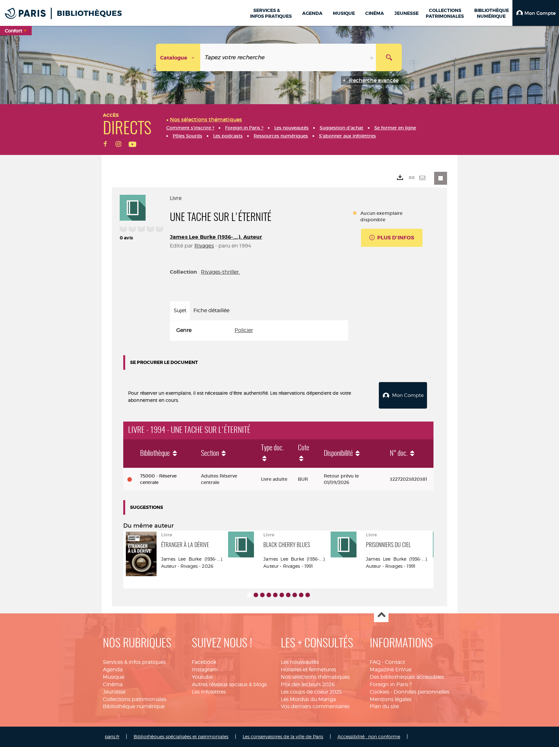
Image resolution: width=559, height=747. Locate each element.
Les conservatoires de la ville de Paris (283, 736)
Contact (395, 662)
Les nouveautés (300, 662)
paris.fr (112, 736)
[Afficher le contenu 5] (275, 595)
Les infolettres (209, 692)
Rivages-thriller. (220, 272)
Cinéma (113, 684)
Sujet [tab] (180, 310)
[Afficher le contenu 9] (301, 595)
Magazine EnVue (390, 669)
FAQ (375, 662)
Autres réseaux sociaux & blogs (229, 684)
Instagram (205, 669)
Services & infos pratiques (134, 662)
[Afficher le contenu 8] (294, 595)
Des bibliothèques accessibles (407, 677)
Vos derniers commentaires (315, 706)
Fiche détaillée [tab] (211, 310)
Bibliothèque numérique (134, 706)
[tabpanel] (259, 330)
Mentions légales (390, 699)
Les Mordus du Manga (308, 699)
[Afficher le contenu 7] (288, 595)
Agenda (113, 669)
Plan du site (384, 706)
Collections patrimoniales (134, 699)
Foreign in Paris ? (391, 684)
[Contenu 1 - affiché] (249, 595)
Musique (113, 677)
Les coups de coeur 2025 (311, 692)
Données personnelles (421, 692)
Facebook (204, 662)
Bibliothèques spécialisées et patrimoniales (181, 736)
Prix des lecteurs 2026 (308, 684)
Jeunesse (114, 692)
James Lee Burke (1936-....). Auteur (216, 237)
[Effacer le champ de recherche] (372, 57)
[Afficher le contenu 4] (269, 595)
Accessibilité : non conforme (368, 736)
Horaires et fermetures (308, 669)
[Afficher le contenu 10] (307, 595)
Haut (381, 615)
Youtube (202, 677)
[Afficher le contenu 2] (256, 595)
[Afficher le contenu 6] (282, 595)
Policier (244, 330)
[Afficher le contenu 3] (262, 595)
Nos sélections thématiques (315, 677)
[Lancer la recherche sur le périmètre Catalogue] (389, 57)
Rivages (204, 246)
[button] (535, 13)
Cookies (379, 692)
